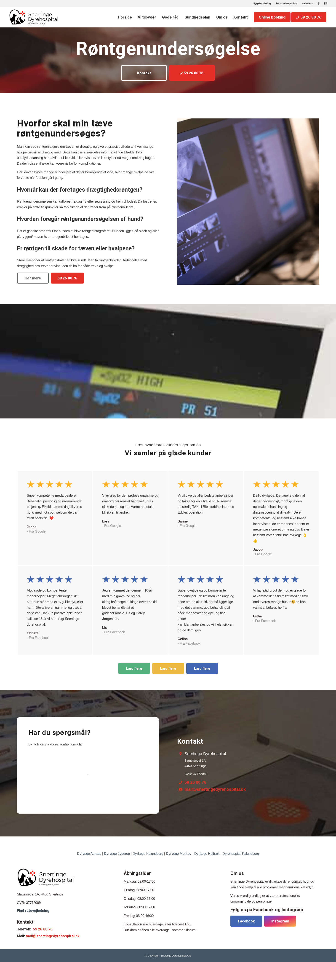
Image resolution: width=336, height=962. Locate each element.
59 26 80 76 (195, 782)
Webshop (307, 3)
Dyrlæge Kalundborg (148, 853)
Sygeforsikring (262, 3)
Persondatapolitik (286, 3)
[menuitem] (262, 3)
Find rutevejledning (33, 910)
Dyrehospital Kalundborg (240, 853)
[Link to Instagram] (326, 3)
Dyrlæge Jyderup (117, 853)
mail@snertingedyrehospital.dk (215, 789)
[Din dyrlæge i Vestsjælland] (34, 17)
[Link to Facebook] (319, 3)
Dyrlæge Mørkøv (179, 853)
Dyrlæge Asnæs (89, 853)
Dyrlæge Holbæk (207, 853)
